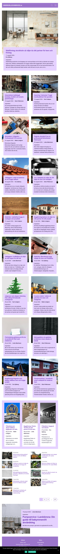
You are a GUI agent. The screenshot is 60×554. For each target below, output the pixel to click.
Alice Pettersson (19, 101)
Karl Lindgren (47, 99)
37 (55, 499)
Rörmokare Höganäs (10, 143)
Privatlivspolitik (32, 551)
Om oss (41, 544)
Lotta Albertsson (48, 142)
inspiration (8, 59)
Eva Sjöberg (9, 57)
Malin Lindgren (19, 140)
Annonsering (40, 542)
